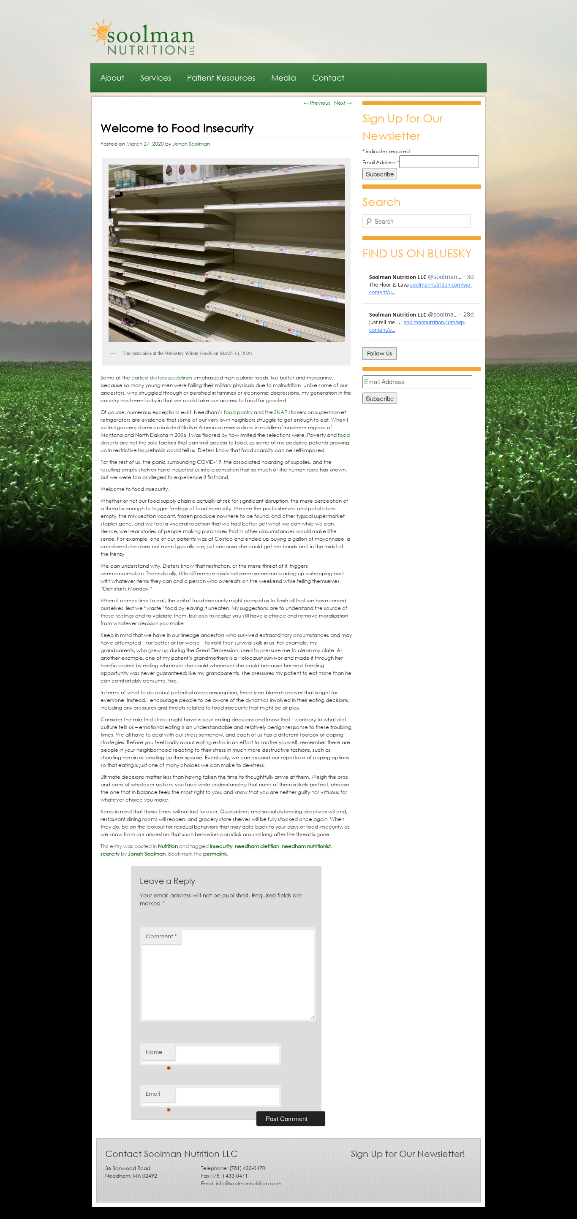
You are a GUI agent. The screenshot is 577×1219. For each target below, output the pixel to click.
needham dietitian (257, 846)
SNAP (280, 412)
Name (158, 1054)
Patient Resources (221, 77)
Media (283, 77)
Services (155, 77)
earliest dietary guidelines (161, 377)
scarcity (110, 853)
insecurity (221, 846)
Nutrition (168, 846)
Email (158, 1096)
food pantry (238, 412)
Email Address (380, 162)
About (112, 77)
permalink (215, 853)
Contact (328, 77)
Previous (317, 102)
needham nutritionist (306, 846)
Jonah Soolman (191, 143)
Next (343, 102)
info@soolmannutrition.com (248, 1183)
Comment (161, 936)
